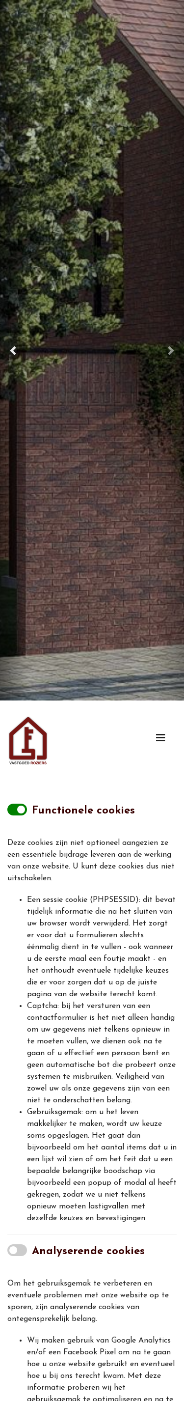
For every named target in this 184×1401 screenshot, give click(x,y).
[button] (13, 350)
